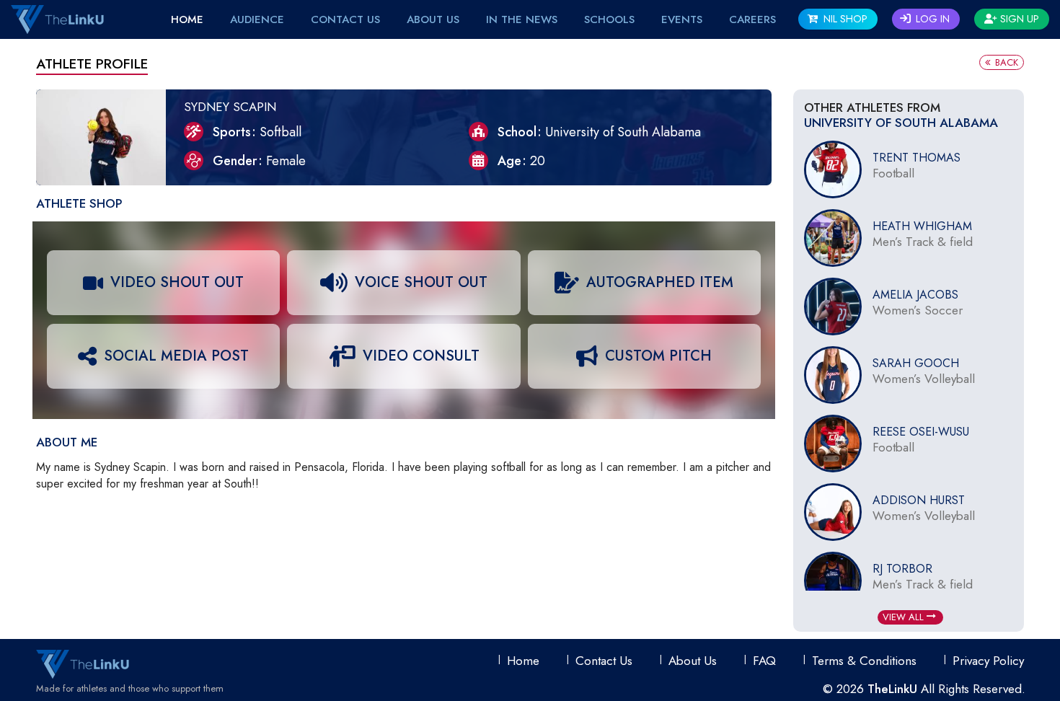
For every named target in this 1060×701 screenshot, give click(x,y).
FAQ (764, 660)
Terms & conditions (864, 660)
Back (1005, 62)
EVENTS (681, 19)
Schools (609, 19)
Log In (931, 19)
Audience (257, 19)
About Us (433, 19)
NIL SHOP (844, 19)
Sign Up (1018, 19)
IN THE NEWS (521, 19)
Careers (752, 19)
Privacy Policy (988, 660)
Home (187, 19)
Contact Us (345, 19)
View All (905, 617)
